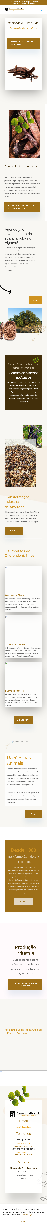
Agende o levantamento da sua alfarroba (21, 207)
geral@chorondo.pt (23, 1127)
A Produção (23, 720)
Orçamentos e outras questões (25, 984)
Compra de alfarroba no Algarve (22, 43)
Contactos (23, 901)
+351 (23, 1143)
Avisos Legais (28, 1215)
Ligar (36, 300)
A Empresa (13, 530)
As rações (33, 813)
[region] (23, 1215)
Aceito (23, 1221)
